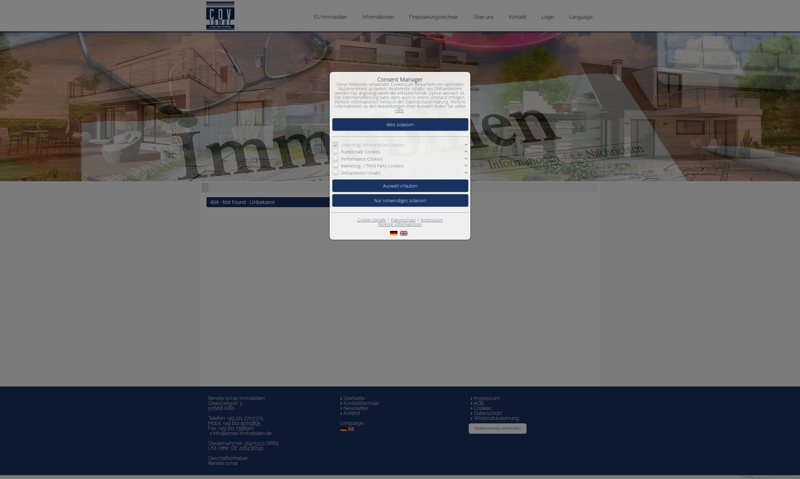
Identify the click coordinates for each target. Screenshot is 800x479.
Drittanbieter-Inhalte (361, 173)
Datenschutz (403, 220)
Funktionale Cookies (360, 152)
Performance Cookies (362, 159)
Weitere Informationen (400, 224)
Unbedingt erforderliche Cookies (372, 145)
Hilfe (399, 110)
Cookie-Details (372, 220)
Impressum (432, 220)
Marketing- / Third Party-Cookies (372, 166)
